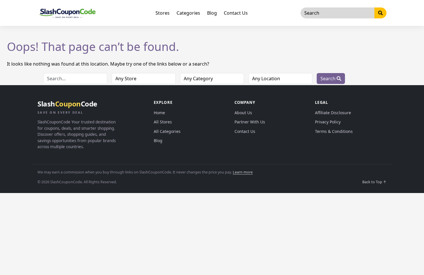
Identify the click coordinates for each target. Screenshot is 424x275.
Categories (188, 13)
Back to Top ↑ (374, 181)
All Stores (163, 122)
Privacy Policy (328, 122)
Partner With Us (249, 122)
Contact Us (236, 13)
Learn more (243, 172)
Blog (212, 13)
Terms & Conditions (334, 131)
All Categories (167, 131)
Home (159, 112)
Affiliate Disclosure (333, 112)
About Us (243, 112)
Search (328, 78)
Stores (162, 13)
